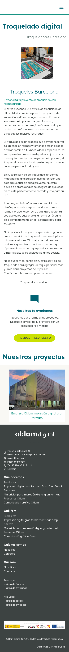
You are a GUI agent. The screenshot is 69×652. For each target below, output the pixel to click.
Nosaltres (10, 567)
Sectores (9, 490)
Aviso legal (9, 580)
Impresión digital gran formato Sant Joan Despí (33, 486)
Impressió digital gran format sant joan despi (31, 520)
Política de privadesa (15, 604)
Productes (10, 516)
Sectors (8, 524)
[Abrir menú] (61, 7)
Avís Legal (9, 596)
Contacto (9, 553)
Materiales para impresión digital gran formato (32, 494)
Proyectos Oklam (14, 498)
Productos (10, 482)
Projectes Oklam (14, 532)
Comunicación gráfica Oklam (21, 502)
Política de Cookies (14, 584)
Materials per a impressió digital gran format (31, 528)
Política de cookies (14, 600)
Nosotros (9, 549)
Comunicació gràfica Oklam (20, 536)
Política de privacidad (15, 588)
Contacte (9, 571)
